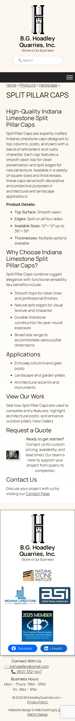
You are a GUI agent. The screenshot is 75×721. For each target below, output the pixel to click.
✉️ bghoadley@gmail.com (26, 666)
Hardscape (48, 85)
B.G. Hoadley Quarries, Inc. (37, 41)
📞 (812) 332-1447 (26, 671)
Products (27, 85)
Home (11, 85)
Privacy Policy (37, 702)
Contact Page (38, 493)
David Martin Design (47, 712)
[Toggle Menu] (69, 77)
